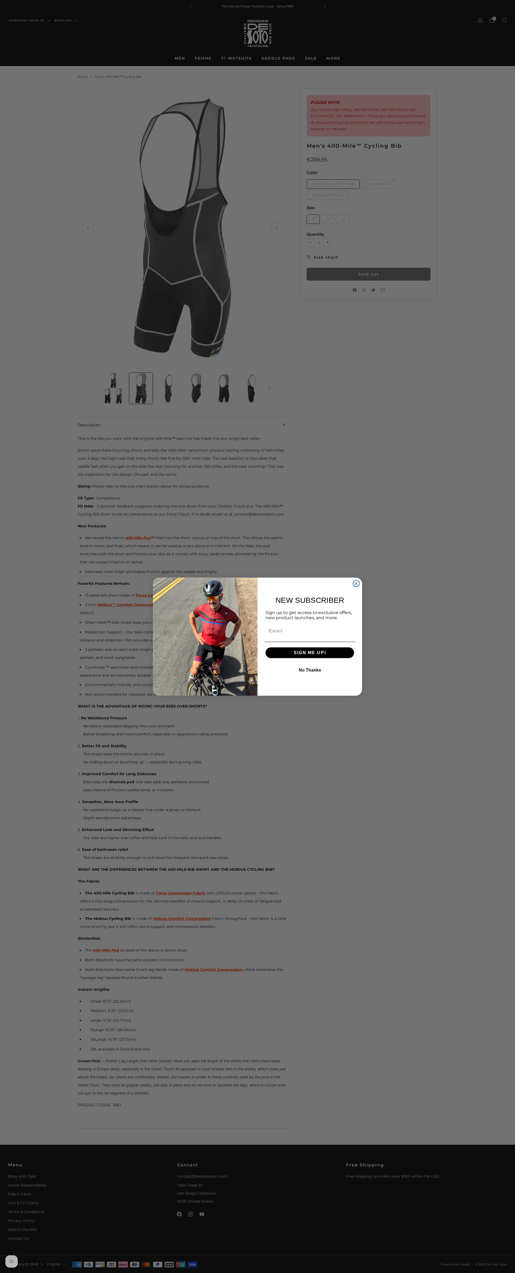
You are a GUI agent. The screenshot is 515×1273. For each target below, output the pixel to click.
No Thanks (310, 670)
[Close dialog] (356, 583)
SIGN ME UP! (310, 652)
